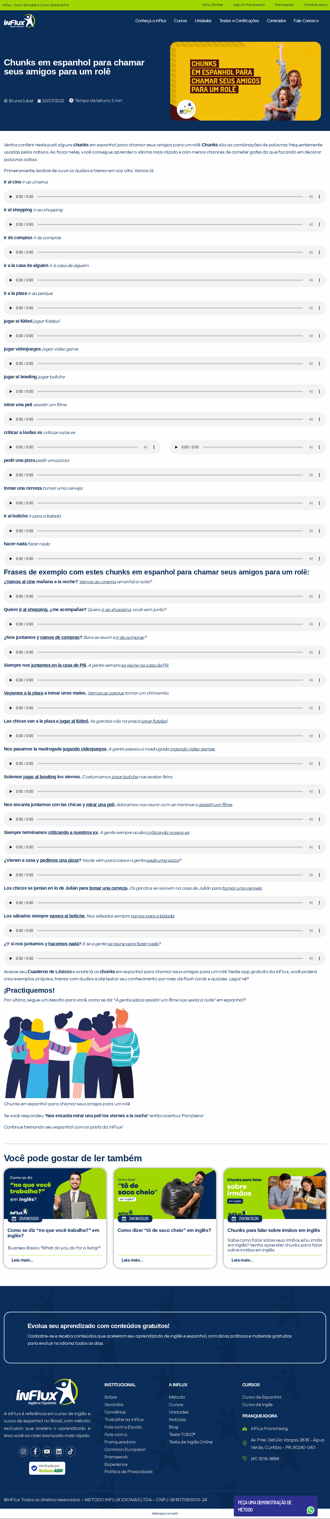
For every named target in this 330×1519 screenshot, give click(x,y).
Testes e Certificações (239, 20)
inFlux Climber (212, 5)
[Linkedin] (59, 1451)
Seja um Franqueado (249, 5)
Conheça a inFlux (150, 20)
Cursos (180, 20)
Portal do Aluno (315, 5)
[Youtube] (47, 1451)
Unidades (203, 20)
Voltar (250, 1497)
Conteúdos (276, 20)
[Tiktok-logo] (71, 1451)
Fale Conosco (306, 20)
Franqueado (284, 5)
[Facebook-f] (35, 1451)
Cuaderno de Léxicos (50, 971)
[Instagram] (23, 1451)
